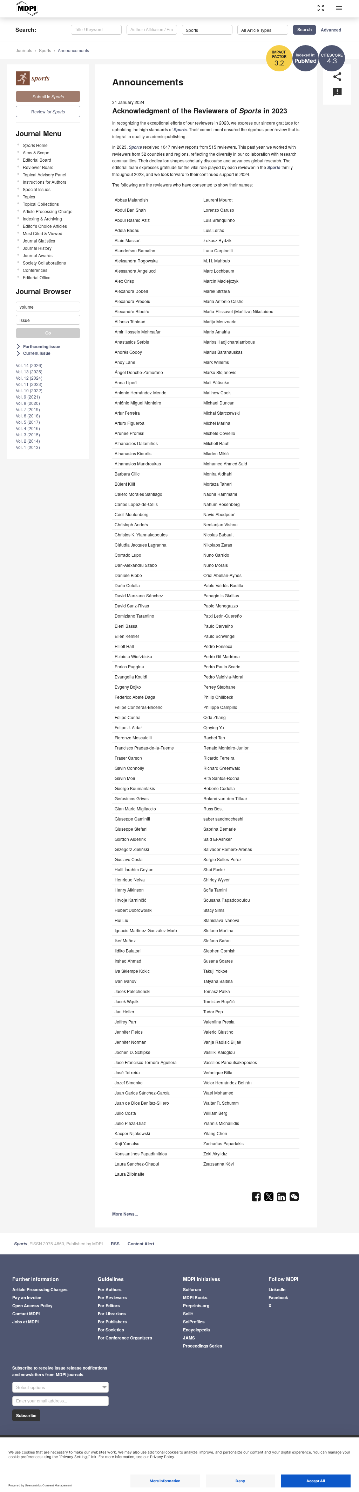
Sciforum (192, 1289)
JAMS (189, 1338)
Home (35, 145)
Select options (30, 1387)
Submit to (48, 96)
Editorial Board (37, 160)
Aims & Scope (36, 152)
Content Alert (141, 1243)
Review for (48, 111)
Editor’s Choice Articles (45, 226)
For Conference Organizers (125, 1338)
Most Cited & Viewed (42, 233)
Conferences (35, 270)
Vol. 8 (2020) (28, 403)
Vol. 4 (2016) (28, 428)
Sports (45, 50)
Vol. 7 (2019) (28, 409)
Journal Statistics (39, 241)
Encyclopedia (196, 1329)
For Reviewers (112, 1297)
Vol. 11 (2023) (29, 384)
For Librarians (112, 1313)
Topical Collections (41, 204)
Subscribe (26, 1415)
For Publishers (112, 1321)
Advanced (331, 30)
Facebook (278, 1297)
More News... (125, 1214)
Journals (24, 50)
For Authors (110, 1289)
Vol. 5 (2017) (28, 422)
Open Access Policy (32, 1305)
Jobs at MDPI (25, 1321)
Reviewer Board (38, 167)
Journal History (37, 248)
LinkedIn (277, 1289)
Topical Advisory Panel (44, 174)
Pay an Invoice (26, 1297)
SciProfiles (194, 1321)
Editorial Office (36, 277)
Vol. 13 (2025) (29, 371)
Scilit (188, 1313)
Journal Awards (38, 255)
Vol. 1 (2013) (28, 447)
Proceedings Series (202, 1346)
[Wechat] (294, 1199)
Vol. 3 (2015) (28, 434)
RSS (115, 1243)
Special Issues (36, 189)
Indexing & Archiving (42, 218)
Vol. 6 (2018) (28, 415)
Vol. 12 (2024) (29, 378)
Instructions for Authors (44, 182)
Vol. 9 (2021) (28, 397)
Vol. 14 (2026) (29, 365)
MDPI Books (195, 1297)
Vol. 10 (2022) (29, 390)
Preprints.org (196, 1305)
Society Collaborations (44, 263)
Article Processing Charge (48, 211)
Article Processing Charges (40, 1289)
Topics (29, 196)
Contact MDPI (26, 1313)
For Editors (109, 1305)
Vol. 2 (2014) (28, 441)
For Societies (111, 1329)
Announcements (73, 50)
